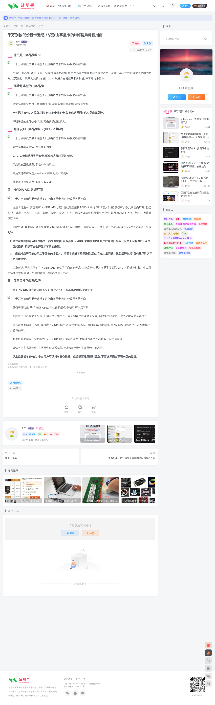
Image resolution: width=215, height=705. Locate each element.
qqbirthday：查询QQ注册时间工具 (195, 120)
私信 (148, 43)
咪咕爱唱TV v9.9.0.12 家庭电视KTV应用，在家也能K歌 (195, 166)
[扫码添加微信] (208, 676)
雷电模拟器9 (170, 252)
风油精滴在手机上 (173, 243)
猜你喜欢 (189, 111)
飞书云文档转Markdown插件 (177, 238)
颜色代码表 (201, 243)
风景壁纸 (188, 243)
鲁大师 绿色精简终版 (186, 223)
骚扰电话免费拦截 (173, 228)
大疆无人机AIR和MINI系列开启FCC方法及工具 (194, 179)
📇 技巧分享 (85, 5)
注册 (92, 533)
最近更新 (178, 111)
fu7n (18, 41)
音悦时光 (168, 247)
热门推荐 (167, 111)
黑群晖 (197, 218)
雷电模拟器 (184, 252)
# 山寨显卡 (15, 388)
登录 (72, 533)
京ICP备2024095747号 (74, 686)
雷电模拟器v (195, 247)
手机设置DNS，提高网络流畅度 (195, 150)
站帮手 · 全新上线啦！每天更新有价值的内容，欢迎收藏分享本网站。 (45, 17)
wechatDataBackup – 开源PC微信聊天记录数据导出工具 (195, 137)
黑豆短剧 (187, 218)
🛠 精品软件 (65, 5)
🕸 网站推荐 (120, 5)
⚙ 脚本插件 (104, 5)
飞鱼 (184, 233)
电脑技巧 (30, 26)
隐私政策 (68, 678)
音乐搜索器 (181, 247)
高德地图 (203, 223)
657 (33, 434)
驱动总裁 (188, 228)
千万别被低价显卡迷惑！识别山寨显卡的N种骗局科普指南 (55, 34)
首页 (8, 26)
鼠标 (178, 218)
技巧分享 (18, 26)
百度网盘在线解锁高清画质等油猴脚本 (195, 194)
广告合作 (80, 678)
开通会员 (201, 5)
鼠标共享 (168, 218)
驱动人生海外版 (171, 233)
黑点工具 (168, 223)
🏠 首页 (50, 5)
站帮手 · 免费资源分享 (91, 683)
